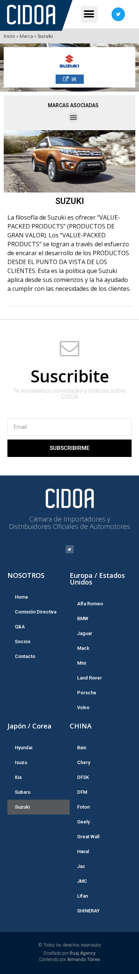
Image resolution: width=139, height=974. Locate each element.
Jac (81, 866)
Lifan (82, 896)
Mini (81, 663)
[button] (70, 79)
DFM (82, 792)
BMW (82, 618)
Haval (83, 851)
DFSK (83, 777)
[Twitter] (118, 14)
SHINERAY (88, 911)
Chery (83, 762)
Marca (26, 36)
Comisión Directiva (35, 612)
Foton (83, 807)
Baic (82, 747)
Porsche (86, 692)
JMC (82, 881)
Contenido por (69, 959)
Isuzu (21, 762)
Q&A (20, 626)
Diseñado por (69, 953)
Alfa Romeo (90, 603)
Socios (22, 641)
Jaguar (84, 633)
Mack (83, 648)
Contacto (25, 656)
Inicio (9, 36)
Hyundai (23, 747)
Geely (83, 822)
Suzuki (22, 807)
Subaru (22, 792)
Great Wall (88, 836)
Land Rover (89, 678)
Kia (18, 777)
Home (21, 597)
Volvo (83, 707)
